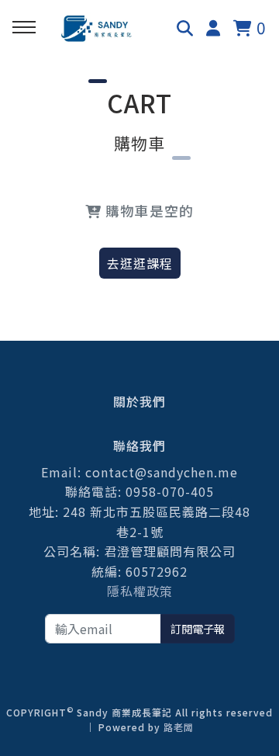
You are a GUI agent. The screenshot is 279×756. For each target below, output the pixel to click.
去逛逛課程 (140, 263)
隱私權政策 (140, 590)
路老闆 (179, 726)
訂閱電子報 (197, 628)
